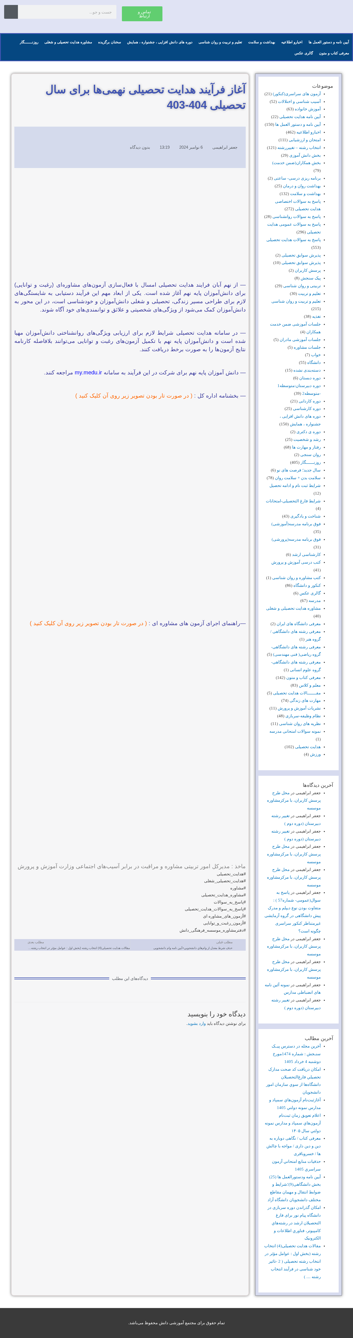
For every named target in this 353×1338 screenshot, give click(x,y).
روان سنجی (310, 454)
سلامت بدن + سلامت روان (298, 478)
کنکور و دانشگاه (307, 585)
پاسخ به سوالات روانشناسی (296, 216)
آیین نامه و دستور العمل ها (329, 42)
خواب (316, 355)
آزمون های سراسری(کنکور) (297, 94)
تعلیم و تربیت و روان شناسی (220, 42)
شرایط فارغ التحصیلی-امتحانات (293, 501)
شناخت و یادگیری (305, 516)
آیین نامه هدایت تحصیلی (300, 116)
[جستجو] (11, 12)
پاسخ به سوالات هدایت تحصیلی (293, 240)
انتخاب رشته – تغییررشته (299, 147)
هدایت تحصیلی (308, 747)
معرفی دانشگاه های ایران (299, 624)
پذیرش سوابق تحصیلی (301, 255)
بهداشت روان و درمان (302, 186)
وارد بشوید (197, 1023)
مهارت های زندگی (305, 700)
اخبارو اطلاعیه (292, 42)
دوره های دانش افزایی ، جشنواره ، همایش (159, 42)
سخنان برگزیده (109, 42)
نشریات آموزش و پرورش (299, 708)
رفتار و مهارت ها (306, 447)
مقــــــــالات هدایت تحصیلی (297, 693)
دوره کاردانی (310, 401)
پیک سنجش (311, 278)
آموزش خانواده (308, 109)
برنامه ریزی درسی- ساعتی (297, 178)
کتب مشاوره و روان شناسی (296, 577)
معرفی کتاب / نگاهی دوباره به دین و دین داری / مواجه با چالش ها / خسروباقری (293, 1146)
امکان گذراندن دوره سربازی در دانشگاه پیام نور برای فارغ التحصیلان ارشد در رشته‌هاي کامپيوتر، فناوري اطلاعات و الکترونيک (294, 1222)
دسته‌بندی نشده (307, 370)
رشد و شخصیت (307, 439)
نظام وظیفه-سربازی (303, 716)
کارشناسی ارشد (306, 554)
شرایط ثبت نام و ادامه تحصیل (295, 485)
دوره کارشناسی (307, 408)
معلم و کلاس (310, 685)
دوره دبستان (310, 378)
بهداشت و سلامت (261, 42)
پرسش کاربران (308, 270)
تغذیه (316, 316)
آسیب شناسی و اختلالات (299, 101)
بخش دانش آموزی (305, 155)
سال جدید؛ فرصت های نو (299, 470)
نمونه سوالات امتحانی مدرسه (295, 731)
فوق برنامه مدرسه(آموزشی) (296, 524)
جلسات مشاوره (307, 347)
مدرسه (315, 600)
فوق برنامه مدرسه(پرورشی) (296, 539)
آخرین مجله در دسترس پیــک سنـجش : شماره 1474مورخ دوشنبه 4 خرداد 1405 (296, 1054)
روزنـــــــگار (29, 42)
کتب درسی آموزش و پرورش (296, 562)
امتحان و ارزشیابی (305, 140)
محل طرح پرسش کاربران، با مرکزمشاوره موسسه (294, 801)
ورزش (315, 754)
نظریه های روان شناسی (300, 723)
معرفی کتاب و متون (334, 53)
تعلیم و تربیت (309, 293)
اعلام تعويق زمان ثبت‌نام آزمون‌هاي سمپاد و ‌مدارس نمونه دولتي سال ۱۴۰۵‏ (293, 1123)
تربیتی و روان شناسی (302, 286)
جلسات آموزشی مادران (300, 339)
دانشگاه (314, 362)
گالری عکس (304, 53)
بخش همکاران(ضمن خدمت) (296, 163)
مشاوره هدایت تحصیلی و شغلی (68, 42)
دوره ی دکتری (308, 432)
